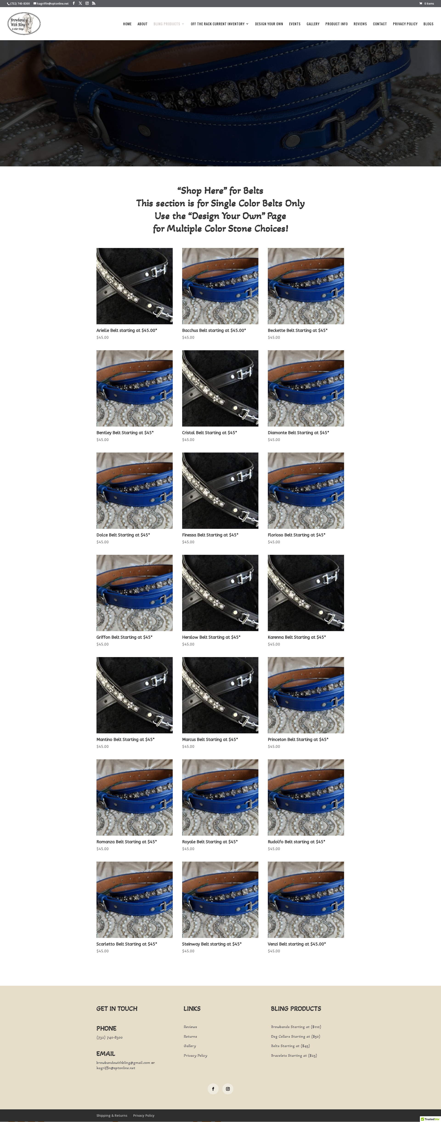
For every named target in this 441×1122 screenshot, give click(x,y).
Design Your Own (269, 24)
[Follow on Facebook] (213, 1088)
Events (295, 24)
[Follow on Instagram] (227, 1088)
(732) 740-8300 (20, 4)
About (143, 24)
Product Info (336, 24)
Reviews (360, 24)
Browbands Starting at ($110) (296, 1026)
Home (127, 24)
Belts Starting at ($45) (290, 1045)
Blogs (429, 24)
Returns (190, 1036)
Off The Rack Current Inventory (218, 24)
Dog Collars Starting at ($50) (295, 1036)
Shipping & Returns (111, 1115)
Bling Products (167, 24)
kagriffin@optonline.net (115, 1067)
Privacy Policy (405, 24)
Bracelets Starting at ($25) (294, 1055)
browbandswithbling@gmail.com (123, 1062)
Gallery (313, 24)
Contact (380, 24)
